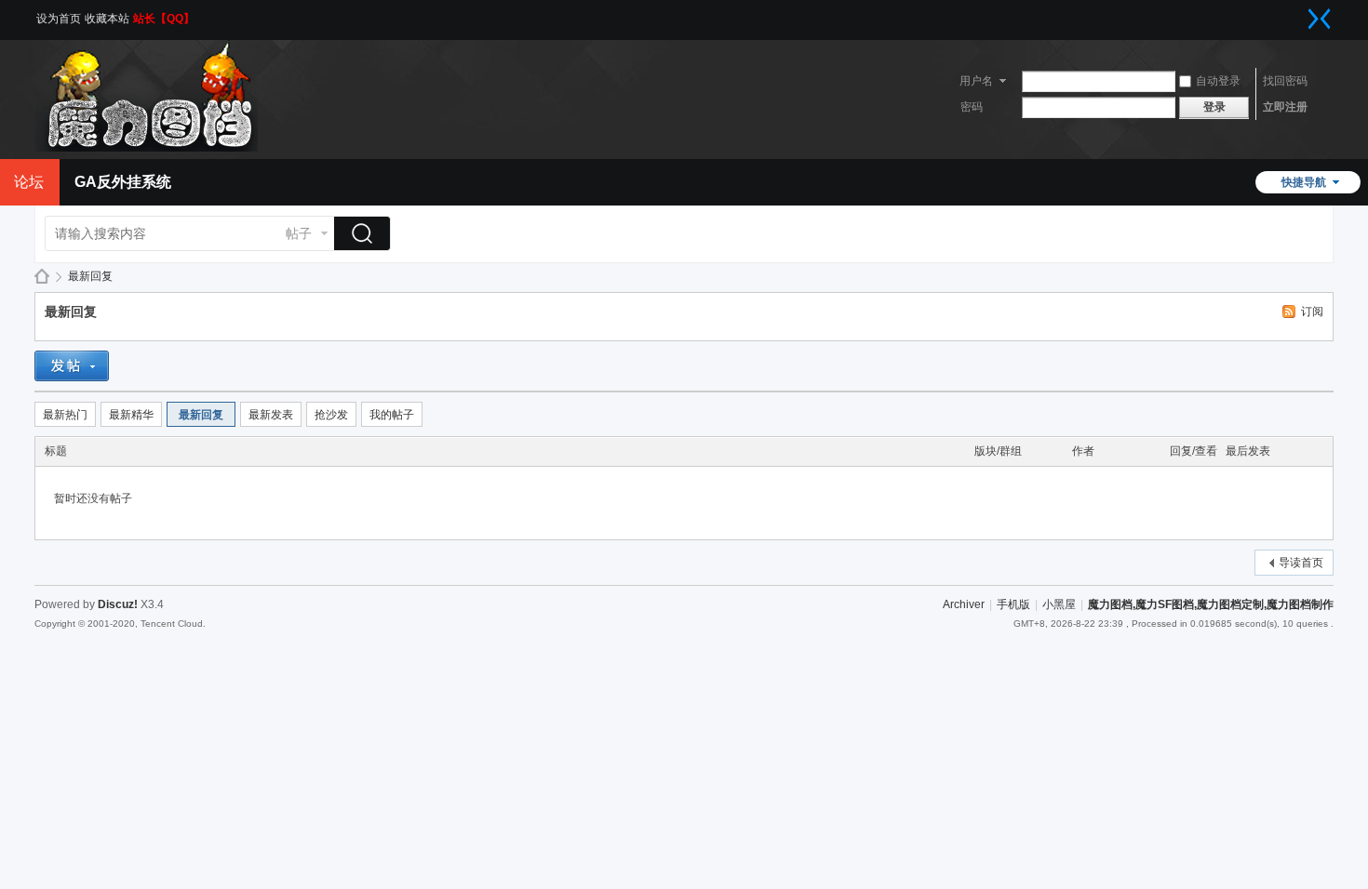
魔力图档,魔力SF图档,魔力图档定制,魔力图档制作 (41, 276)
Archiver (964, 604)
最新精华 (131, 414)
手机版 (1013, 604)
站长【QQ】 (163, 18)
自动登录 (1218, 80)
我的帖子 (391, 414)
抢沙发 (331, 414)
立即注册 (1285, 106)
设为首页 (58, 18)
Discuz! (118, 604)
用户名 (976, 80)
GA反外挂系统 (122, 182)
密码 (971, 106)
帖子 (299, 233)
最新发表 (270, 414)
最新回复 (90, 276)
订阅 (1312, 311)
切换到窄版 (1320, 19)
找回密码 (1285, 80)
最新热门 (65, 414)
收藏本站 (107, 18)
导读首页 (1301, 562)
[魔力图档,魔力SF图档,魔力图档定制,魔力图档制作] (146, 147)
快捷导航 (1303, 182)
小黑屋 (1059, 604)
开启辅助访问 (1301, 13)
